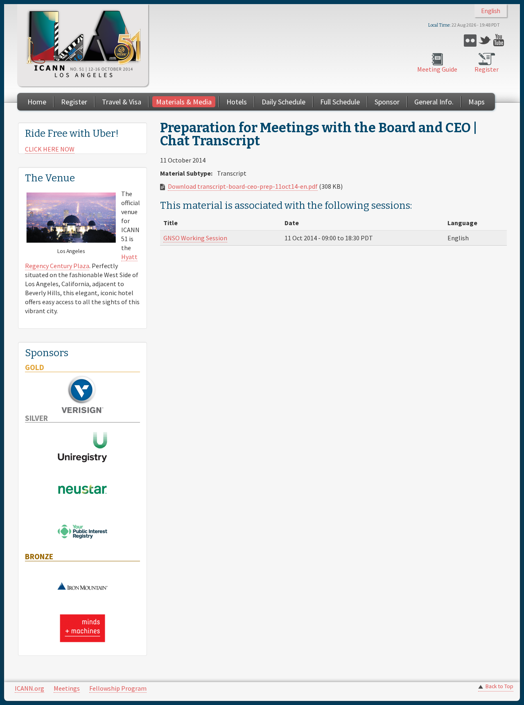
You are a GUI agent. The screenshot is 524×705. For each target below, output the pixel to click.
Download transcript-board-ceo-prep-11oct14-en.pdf (243, 186)
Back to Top (499, 686)
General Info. (434, 101)
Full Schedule (340, 101)
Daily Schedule (283, 101)
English (490, 11)
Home (36, 101)
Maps (476, 101)
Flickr (470, 40)
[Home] (82, 45)
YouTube (499, 40)
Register (486, 69)
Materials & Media (184, 101)
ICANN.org (29, 688)
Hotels (236, 101)
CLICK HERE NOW (50, 149)
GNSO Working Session (195, 238)
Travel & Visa (121, 101)
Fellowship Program (118, 688)
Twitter (485, 40)
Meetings (67, 688)
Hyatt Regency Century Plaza (81, 261)
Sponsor (387, 101)
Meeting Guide (437, 69)
